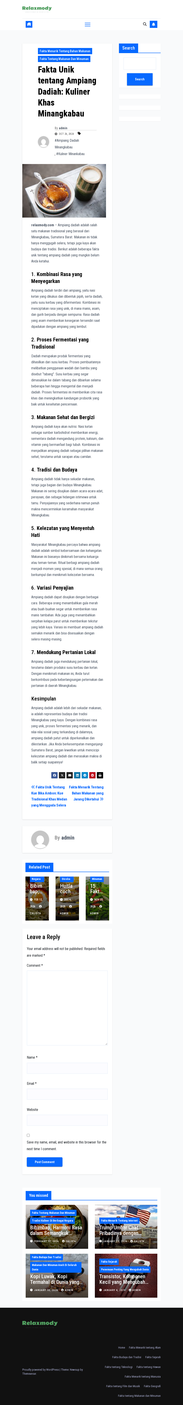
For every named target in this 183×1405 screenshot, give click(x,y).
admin (63, 128)
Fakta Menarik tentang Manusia (143, 1376)
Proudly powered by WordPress (41, 1369)
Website (32, 1110)
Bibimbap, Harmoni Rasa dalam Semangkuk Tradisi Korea (56, 1233)
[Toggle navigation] (87, 24)
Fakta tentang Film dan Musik (123, 1386)
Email (32, 1083)
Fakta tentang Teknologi (119, 1367)
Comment (35, 965)
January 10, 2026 (46, 1290)
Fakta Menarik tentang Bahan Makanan (65, 51)
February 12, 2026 (47, 1241)
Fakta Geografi (152, 1386)
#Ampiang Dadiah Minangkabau (67, 143)
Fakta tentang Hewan (149, 1367)
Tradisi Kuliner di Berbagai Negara (52, 1220)
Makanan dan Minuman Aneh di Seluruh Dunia (54, 1267)
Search (128, 48)
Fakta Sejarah (109, 1261)
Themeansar (29, 1373)
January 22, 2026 (115, 1241)
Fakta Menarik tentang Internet (119, 1220)
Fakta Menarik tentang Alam (145, 1347)
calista (71, 1241)
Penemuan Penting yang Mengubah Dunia (125, 1269)
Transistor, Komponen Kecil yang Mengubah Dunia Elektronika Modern (122, 1284)
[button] (145, 24)
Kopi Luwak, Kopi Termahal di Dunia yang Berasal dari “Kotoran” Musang (54, 1284)
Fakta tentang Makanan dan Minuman (64, 59)
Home (121, 1347)
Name (32, 1057)
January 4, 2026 (115, 1290)
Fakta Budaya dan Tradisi (46, 1257)
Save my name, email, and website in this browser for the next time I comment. (66, 1145)
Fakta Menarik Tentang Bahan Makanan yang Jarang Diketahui (86, 793)
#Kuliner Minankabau (70, 154)
